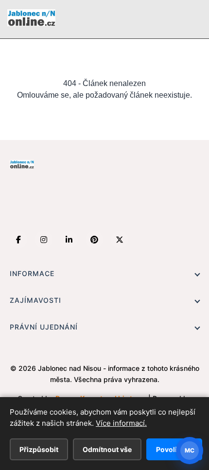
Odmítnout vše (107, 449)
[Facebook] (18, 239)
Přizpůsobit (38, 449)
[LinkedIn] (69, 239)
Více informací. (121, 423)
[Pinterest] (94, 239)
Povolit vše (174, 449)
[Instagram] (43, 239)
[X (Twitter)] (119, 239)
